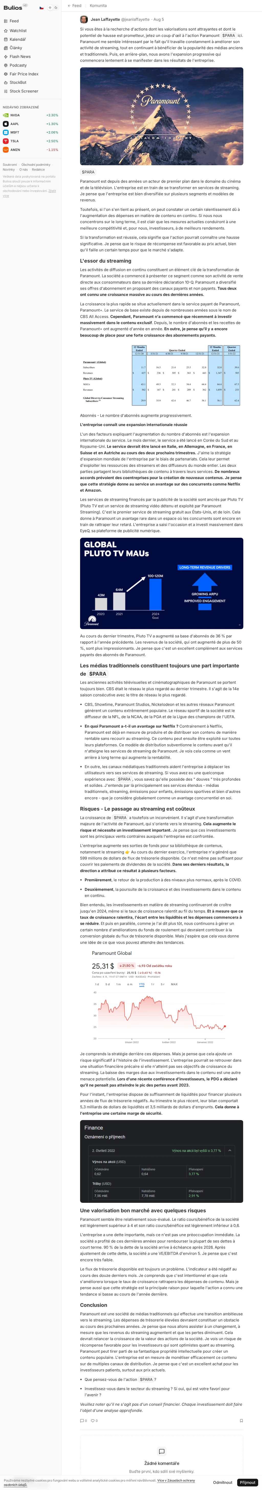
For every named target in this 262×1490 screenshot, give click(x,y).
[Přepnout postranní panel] (61, 745)
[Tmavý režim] (53, 7)
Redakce (38, 169)
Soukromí (10, 165)
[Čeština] (41, 7)
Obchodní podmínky (35, 165)
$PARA (228, 35)
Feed (76, 5)
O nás (23, 169)
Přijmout (247, 1482)
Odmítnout (222, 1482)
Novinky (9, 169)
